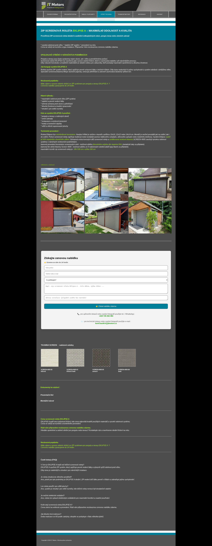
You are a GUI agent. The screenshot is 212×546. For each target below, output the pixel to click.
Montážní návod (47, 401)
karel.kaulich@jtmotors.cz (106, 323)
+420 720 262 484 (106, 316)
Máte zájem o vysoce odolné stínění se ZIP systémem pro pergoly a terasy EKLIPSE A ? (75, 445)
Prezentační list (47, 395)
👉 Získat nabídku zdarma (106, 306)
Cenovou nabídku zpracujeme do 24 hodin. (57, 447)
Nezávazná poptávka (49, 442)
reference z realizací (48, 165)
